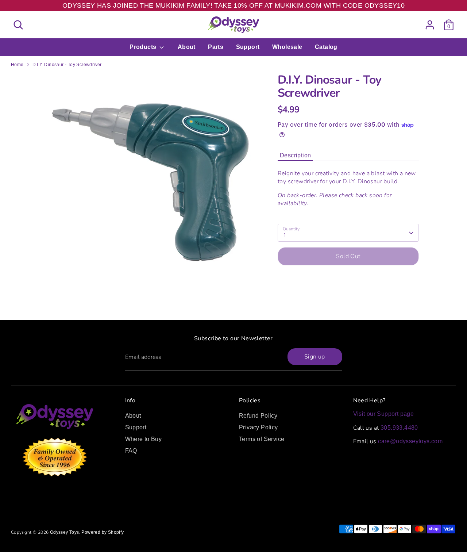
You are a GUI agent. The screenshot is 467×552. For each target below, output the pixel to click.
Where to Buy (143, 439)
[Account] (429, 25)
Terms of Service (261, 439)
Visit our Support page (383, 414)
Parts (215, 47)
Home (17, 64)
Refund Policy (258, 416)
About (187, 47)
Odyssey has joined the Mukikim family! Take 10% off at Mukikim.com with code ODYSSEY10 (233, 5)
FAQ (131, 451)
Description (295, 155)
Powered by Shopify (102, 532)
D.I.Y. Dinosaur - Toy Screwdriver (67, 64)
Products (144, 47)
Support (248, 47)
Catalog (326, 47)
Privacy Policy (258, 427)
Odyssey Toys (64, 532)
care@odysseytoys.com (410, 441)
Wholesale (287, 47)
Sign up (314, 357)
